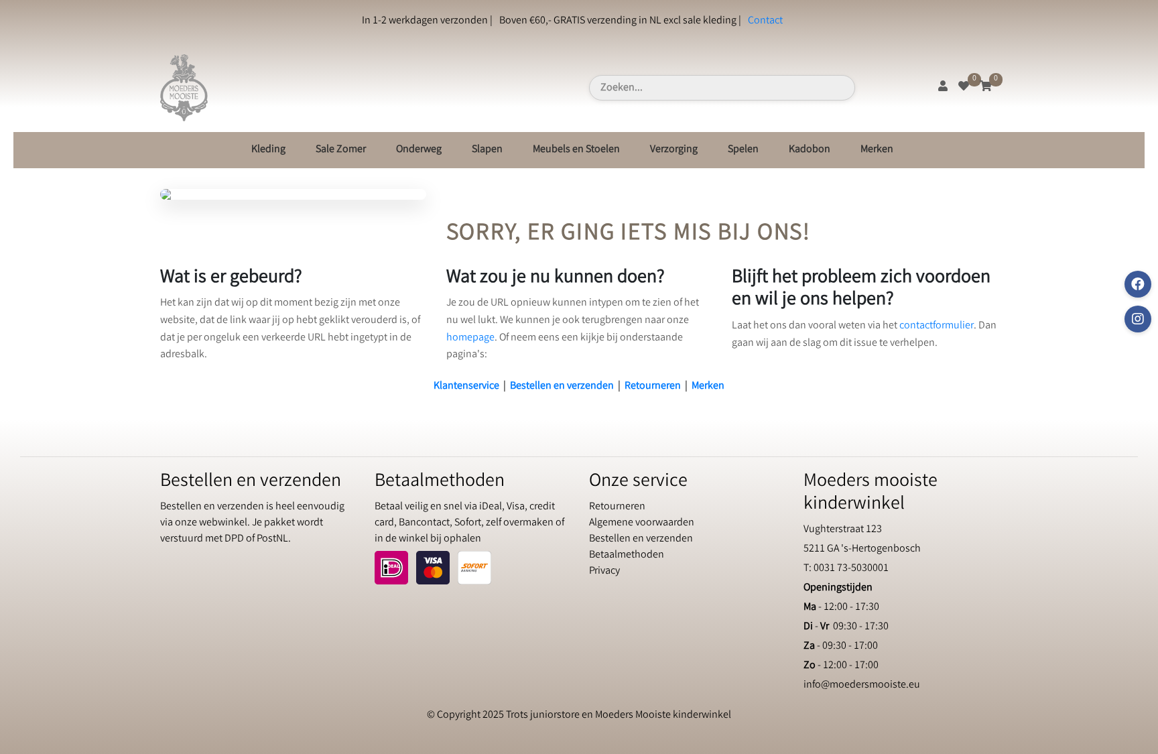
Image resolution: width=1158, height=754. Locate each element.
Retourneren (653, 386)
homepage (470, 338)
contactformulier (936, 326)
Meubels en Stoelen (576, 150)
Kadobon (809, 150)
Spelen (743, 150)
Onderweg (419, 150)
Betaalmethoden (626, 555)
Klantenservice (466, 386)
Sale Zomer (341, 150)
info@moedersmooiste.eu (861, 685)
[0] (963, 87)
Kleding (268, 150)
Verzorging (674, 150)
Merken (876, 150)
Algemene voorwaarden (641, 523)
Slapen (487, 150)
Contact (765, 21)
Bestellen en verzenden (562, 386)
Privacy (604, 571)
